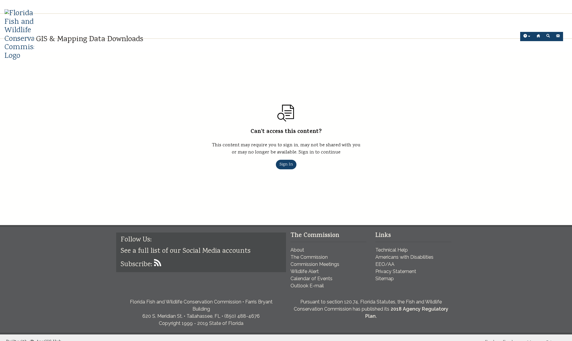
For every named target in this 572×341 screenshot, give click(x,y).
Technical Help (391, 250)
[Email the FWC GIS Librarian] (558, 36)
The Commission (309, 257)
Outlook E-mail (307, 286)
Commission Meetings (314, 264)
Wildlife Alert (304, 271)
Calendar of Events (311, 278)
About (297, 250)
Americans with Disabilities (404, 257)
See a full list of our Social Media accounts (186, 251)
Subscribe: (137, 264)
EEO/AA (384, 264)
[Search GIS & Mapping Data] (548, 36)
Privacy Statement (395, 271)
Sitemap (384, 278)
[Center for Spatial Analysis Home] (538, 36)
